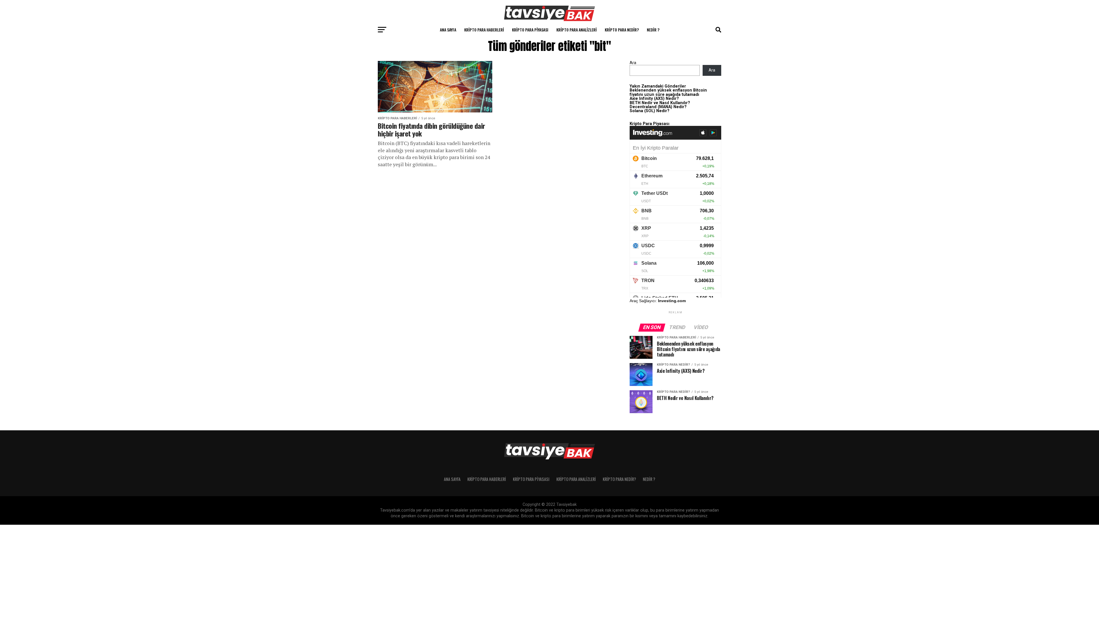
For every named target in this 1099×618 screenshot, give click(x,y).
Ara (633, 62)
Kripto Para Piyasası (530, 30)
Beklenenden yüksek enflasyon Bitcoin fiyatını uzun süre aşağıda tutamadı (668, 92)
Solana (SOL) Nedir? (649, 110)
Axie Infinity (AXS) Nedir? (654, 98)
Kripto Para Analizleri (576, 30)
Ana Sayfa (448, 30)
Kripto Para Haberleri (484, 30)
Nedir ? (653, 30)
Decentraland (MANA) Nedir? (658, 106)
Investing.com (672, 300)
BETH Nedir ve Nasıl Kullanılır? (660, 102)
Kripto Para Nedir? (622, 30)
